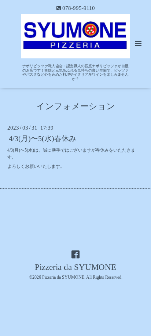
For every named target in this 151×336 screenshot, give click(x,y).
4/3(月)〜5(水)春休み (42, 138)
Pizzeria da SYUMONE (75, 267)
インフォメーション (75, 106)
